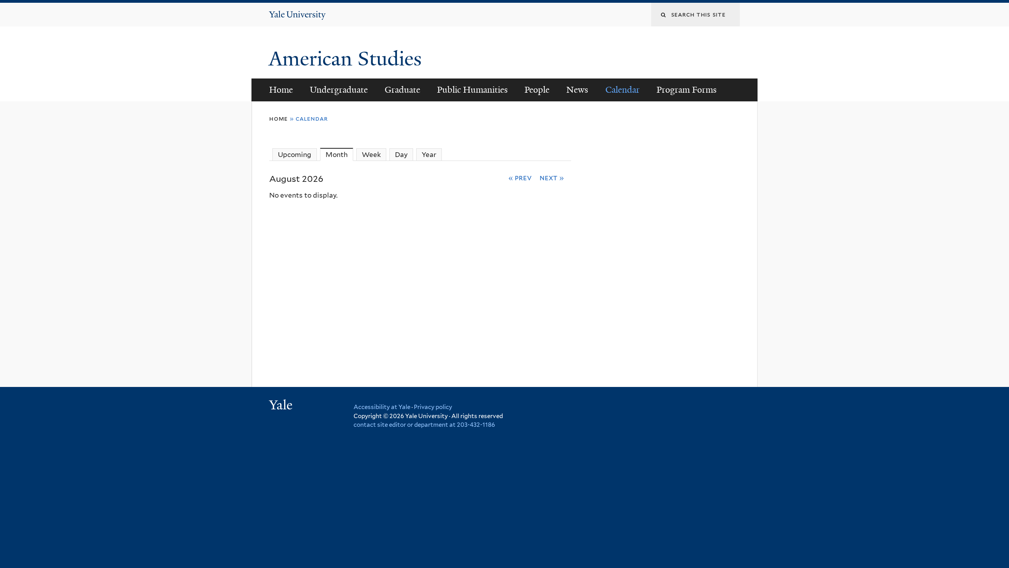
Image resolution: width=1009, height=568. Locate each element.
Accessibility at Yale (382, 407)
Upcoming (294, 155)
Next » (552, 177)
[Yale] (281, 406)
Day (401, 155)
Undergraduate (339, 89)
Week (371, 155)
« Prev (520, 177)
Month (339, 155)
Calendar (622, 89)
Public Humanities (472, 89)
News (577, 89)
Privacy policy (433, 407)
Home (281, 89)
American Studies (348, 59)
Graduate (402, 89)
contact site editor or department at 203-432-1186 (424, 424)
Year (429, 155)
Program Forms (687, 89)
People (537, 89)
